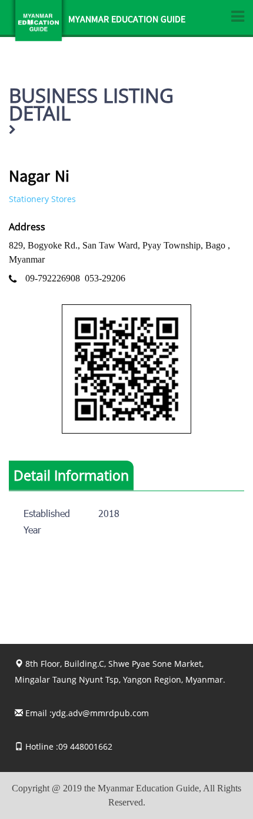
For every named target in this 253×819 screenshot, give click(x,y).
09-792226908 (52, 278)
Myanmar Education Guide (126, 21)
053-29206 (105, 278)
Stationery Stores (42, 198)
